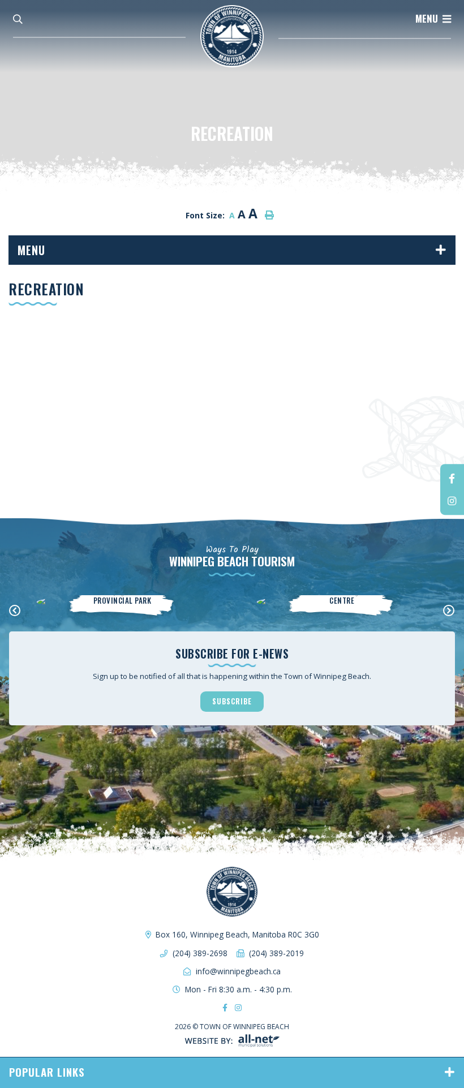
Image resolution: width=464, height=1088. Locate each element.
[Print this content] (269, 215)
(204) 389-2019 (276, 953)
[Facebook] (452, 478)
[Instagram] (452, 500)
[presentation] (15, 611)
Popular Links (47, 1072)
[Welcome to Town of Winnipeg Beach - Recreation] (232, 35)
